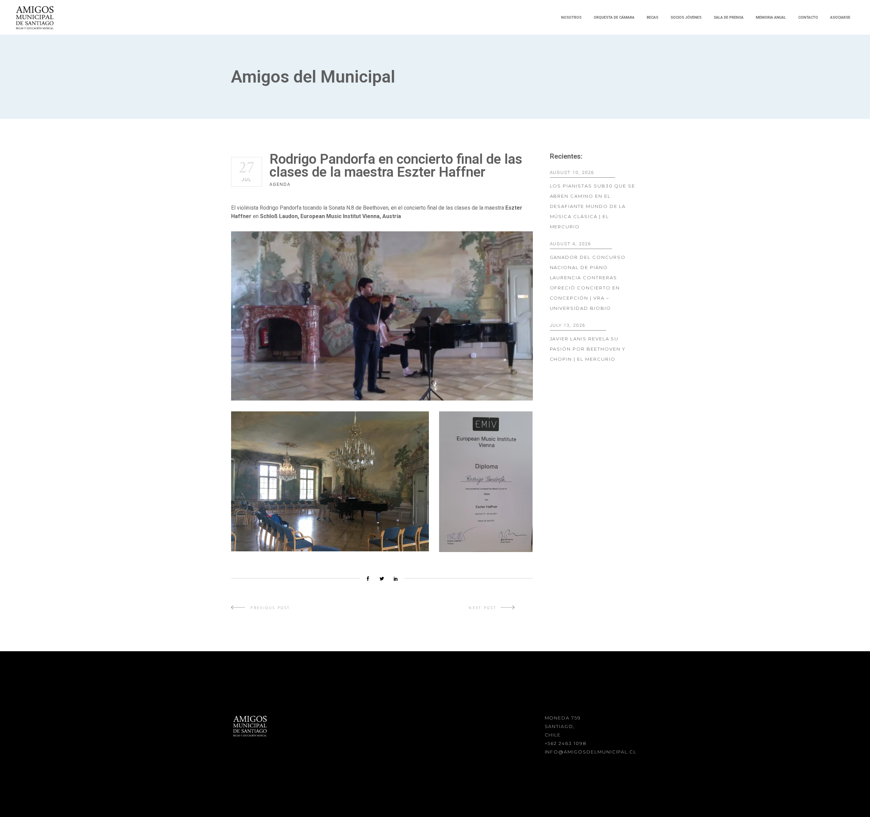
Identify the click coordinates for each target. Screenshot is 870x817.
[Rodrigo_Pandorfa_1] (382, 316)
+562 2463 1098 (566, 743)
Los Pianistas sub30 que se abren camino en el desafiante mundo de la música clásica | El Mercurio (593, 206)
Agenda (280, 184)
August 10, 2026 (572, 172)
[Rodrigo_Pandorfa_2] (330, 481)
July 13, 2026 (567, 325)
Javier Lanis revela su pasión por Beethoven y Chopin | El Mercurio (588, 349)
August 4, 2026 (570, 243)
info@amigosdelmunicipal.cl (591, 751)
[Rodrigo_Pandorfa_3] (486, 481)
